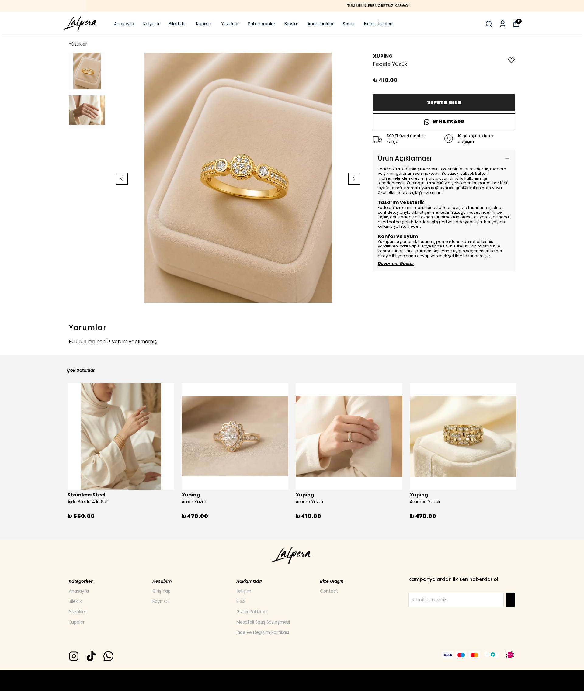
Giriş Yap (161, 591)
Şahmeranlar (261, 24)
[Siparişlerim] (502, 24)
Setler (349, 24)
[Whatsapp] (108, 656)
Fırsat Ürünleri (378, 24)
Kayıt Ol (160, 601)
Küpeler (204, 24)
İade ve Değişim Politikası (262, 632)
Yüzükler (230, 24)
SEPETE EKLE (444, 102)
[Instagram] (74, 656)
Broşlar (291, 24)
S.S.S (240, 601)
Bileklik (75, 601)
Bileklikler (178, 24)
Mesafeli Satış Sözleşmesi (263, 622)
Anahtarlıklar (321, 24)
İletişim (243, 591)
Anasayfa (124, 24)
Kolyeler (151, 24)
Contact (329, 591)
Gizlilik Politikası (251, 612)
